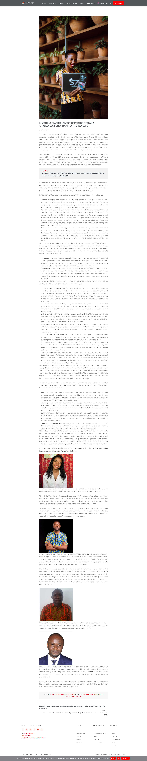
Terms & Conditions (101, 754)
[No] (145, 758)
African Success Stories (100, 733)
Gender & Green (72, 3)
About (44, 3)
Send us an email (26, 735)
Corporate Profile (80, 733)
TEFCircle (114, 745)
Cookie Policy (125, 758)
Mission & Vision (80, 730)
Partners (78, 736)
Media (81, 3)
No (118, 758)
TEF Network (90, 3)
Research (114, 736)
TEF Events (79, 745)
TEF (102, 694)
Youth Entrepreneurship (73, 696)
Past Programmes (98, 730)
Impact (61, 3)
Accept (113, 758)
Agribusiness (96, 694)
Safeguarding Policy (114, 754)
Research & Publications (67, 694)
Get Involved (79, 742)
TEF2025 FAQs (115, 730)
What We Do (53, 3)
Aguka (95, 745)
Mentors (78, 739)
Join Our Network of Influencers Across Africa (33, 737)
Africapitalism (54, 694)
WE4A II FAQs (97, 739)
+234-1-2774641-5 (29, 733)
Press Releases (116, 739)
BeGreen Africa (98, 742)
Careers (114, 742)
